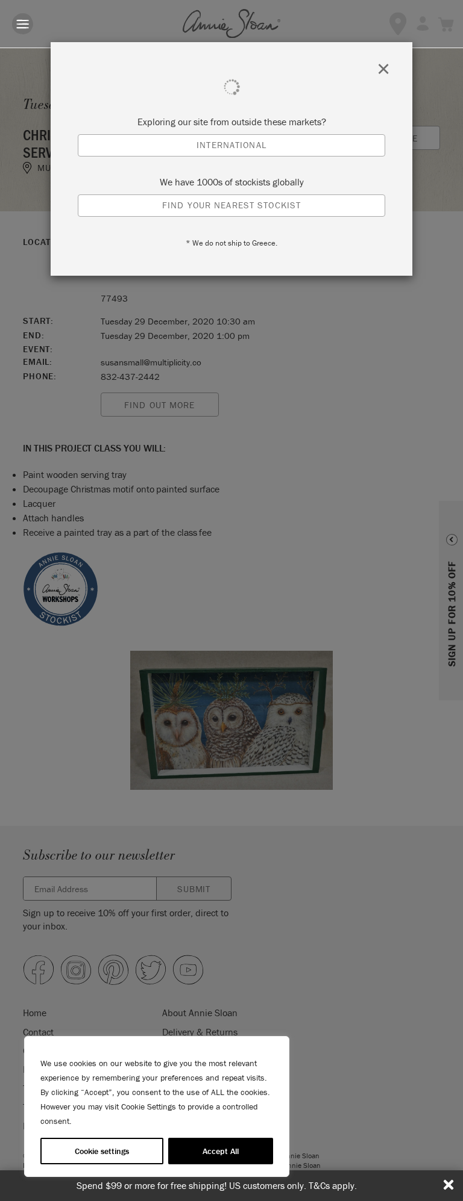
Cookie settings (102, 1151)
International (231, 145)
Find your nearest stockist (231, 205)
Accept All (221, 1151)
